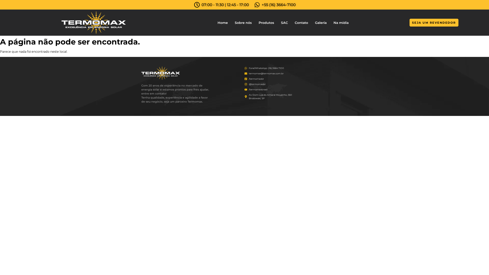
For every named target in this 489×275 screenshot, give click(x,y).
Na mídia (341, 23)
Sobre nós (243, 23)
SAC (284, 23)
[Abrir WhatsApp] (479, 265)
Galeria (321, 23)
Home (223, 23)
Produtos (266, 23)
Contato (301, 23)
